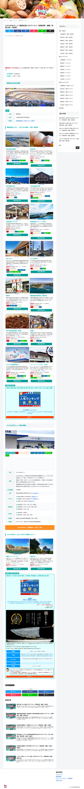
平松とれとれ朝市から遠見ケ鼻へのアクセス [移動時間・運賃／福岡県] (69, 129)
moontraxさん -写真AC (18, 554)
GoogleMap (34, 493)
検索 (60, 145)
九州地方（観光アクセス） (66, 104)
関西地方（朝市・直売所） (66, 50)
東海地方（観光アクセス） (66, 98)
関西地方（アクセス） (10, 685)
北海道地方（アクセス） (66, 59)
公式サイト (42, 362)
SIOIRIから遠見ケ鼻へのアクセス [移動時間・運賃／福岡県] (69, 139)
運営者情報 (58, 776)
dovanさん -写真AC (17, 184)
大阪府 (7, 110)
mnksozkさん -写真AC (17, 362)
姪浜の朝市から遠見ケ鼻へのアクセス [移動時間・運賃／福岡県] (68, 124)
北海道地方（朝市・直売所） (67, 34)
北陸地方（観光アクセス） (66, 95)
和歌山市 (12, 452)
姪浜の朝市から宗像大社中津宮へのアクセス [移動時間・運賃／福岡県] (69, 118)
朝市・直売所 (62, 30)
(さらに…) (15, 155)
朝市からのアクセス (64, 82)
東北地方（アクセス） (65, 63)
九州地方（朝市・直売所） (66, 53)
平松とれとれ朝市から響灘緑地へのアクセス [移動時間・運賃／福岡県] (69, 134)
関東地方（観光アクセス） (66, 92)
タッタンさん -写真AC (42, 554)
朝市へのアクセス (63, 56)
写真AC (18, 147)
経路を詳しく (35, 496)
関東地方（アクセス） (65, 66)
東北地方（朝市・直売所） (66, 37)
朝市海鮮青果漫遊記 (42, 184)
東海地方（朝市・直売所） (66, 47)
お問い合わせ (59, 780)
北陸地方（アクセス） (65, 69)
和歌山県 (7, 452)
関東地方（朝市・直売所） (66, 40)
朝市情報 (61, 108)
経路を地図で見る (17, 163)
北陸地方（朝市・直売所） (66, 43)
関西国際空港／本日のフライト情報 (25, 120)
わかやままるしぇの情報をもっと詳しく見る (30, 527)
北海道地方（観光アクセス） (67, 85)
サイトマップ (59, 774)
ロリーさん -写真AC (42, 147)
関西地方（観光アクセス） (66, 101)
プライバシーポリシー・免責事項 (64, 778)
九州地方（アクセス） (65, 79)
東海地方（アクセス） (65, 72)
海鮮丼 (46, 160)
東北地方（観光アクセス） (66, 88)
